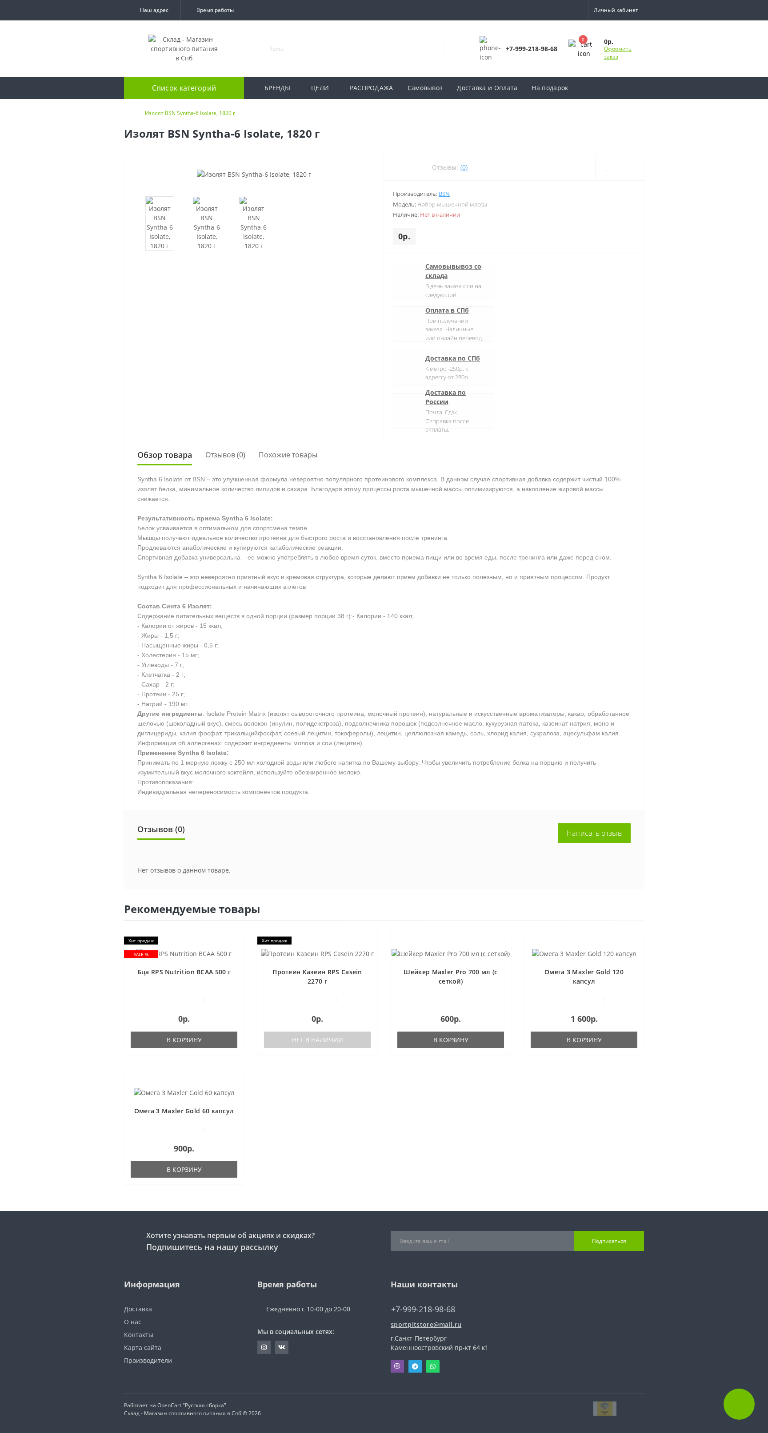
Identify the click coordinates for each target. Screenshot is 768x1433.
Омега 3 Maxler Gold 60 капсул (184, 1111)
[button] (152, 10)
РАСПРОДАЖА (371, 87)
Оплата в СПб (447, 310)
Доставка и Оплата (487, 87)
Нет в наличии (317, 1040)
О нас (132, 1322)
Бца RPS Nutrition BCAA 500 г (184, 972)
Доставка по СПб (452, 358)
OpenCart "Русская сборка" (191, 1405)
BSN (444, 194)
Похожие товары (288, 455)
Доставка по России (445, 397)
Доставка (138, 1309)
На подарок (550, 87)
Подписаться (609, 1241)
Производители (148, 1360)
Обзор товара (164, 454)
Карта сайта (142, 1347)
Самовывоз (425, 87)
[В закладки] (234, 941)
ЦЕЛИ (320, 87)
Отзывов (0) (225, 455)
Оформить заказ (618, 52)
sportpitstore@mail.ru (426, 1324)
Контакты (138, 1334)
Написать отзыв (594, 833)
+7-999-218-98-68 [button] (423, 1309)
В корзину (184, 1040)
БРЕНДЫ (277, 87)
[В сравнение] (234, 953)
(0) (464, 167)
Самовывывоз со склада (453, 271)
